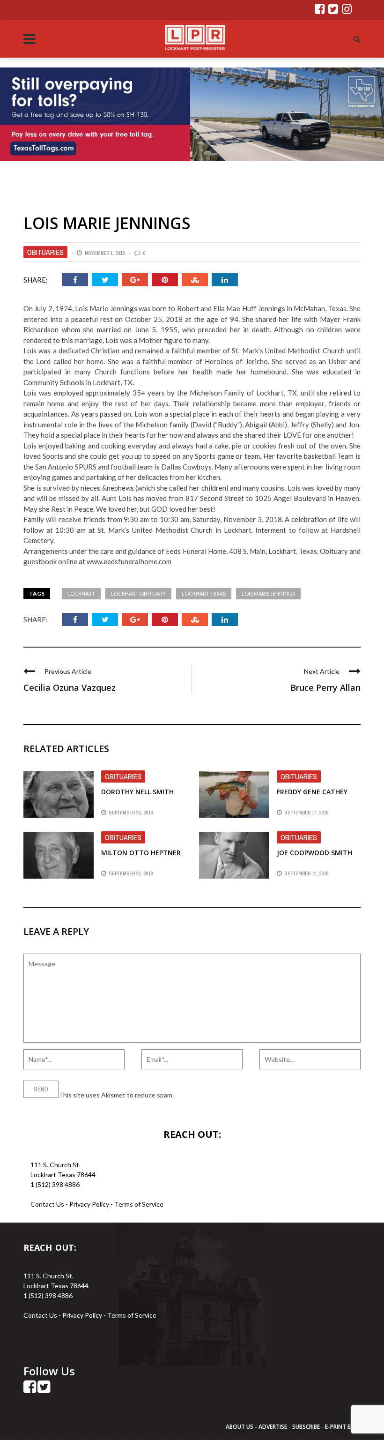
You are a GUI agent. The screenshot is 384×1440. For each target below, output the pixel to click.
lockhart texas (204, 593)
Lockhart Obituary (138, 593)
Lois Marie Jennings (268, 593)
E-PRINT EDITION (347, 1427)
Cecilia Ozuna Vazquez (69, 687)
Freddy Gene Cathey (312, 791)
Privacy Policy (90, 1204)
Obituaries (45, 252)
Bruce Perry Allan (325, 687)
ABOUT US (240, 1427)
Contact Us (47, 1204)
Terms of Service (138, 1204)
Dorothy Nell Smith (137, 791)
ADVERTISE (272, 1427)
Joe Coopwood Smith (314, 852)
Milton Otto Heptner (141, 852)
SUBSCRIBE (306, 1427)
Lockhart (81, 593)
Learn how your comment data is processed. (239, 1095)
